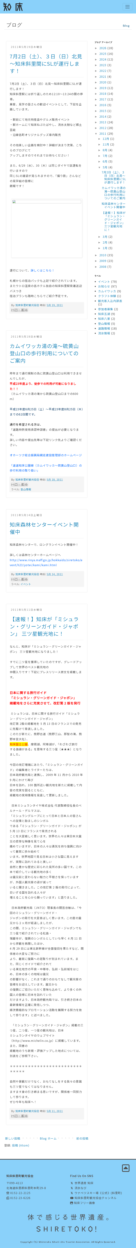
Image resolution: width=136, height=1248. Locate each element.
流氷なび (80, 1188)
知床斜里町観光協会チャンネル (95, 1198)
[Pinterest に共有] (26, 310)
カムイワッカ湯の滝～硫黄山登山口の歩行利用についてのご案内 (44, 353)
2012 (103, 128)
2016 (103, 105)
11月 (106, 144)
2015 (103, 111)
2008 (103, 266)
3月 (105, 236)
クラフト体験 (107, 296)
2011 (103, 133)
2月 (105, 242)
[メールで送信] (13, 310)
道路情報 (104, 328)
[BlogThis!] (16, 310)
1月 (105, 248)
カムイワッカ (107, 291)
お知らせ (104, 286)
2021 (103, 76)
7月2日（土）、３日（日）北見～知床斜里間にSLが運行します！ (46, 63)
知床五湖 (104, 314)
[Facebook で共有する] (23, 310)
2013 (103, 122)
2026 (103, 48)
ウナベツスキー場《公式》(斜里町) (98, 1193)
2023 (103, 65)
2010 (103, 255)
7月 (105, 156)
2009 (103, 261)
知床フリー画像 (84, 1203)
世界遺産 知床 (84, 1183)
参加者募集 (105, 309)
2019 (103, 88)
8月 (105, 150)
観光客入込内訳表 (110, 301)
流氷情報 (104, 333)
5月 (105, 167)
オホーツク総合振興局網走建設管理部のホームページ (46, 455)
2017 (103, 99)
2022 (103, 71)
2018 (103, 93)
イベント (26, 584)
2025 (103, 53)
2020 (103, 82)
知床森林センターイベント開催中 (114, 205)
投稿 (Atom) (20, 1145)
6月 (105, 161)
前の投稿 (82, 1138)
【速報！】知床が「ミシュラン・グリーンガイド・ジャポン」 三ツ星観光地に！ (44, 626)
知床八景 (104, 318)
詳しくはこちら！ (43, 270)
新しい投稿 (12, 1138)
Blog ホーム (48, 1138)
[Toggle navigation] (127, 6)
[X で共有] (19, 310)
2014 (103, 116)
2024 (103, 59)
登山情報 (26, 489)
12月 (106, 138)
